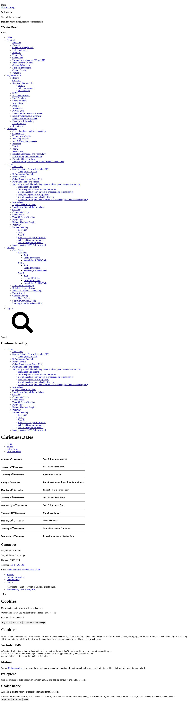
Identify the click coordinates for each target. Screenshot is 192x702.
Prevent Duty (24, 90)
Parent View (17, 220)
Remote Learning (20, 227)
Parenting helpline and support (25, 182)
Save (26, 699)
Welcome (16, 42)
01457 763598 (17, 565)
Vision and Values (20, 50)
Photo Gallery (24, 298)
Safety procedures (26, 88)
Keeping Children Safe (22, 83)
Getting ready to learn (27, 171)
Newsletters (17, 202)
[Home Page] (8, 7)
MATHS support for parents (30, 242)
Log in (10, 308)
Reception (16, 144)
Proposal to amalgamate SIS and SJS (28, 60)
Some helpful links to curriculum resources (37, 189)
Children (10, 247)
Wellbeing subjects (20, 138)
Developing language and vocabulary (29, 154)
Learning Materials (32, 278)
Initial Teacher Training (22, 62)
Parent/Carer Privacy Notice (24, 118)
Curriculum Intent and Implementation (29, 131)
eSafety (21, 85)
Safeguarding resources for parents (33, 194)
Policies (15, 106)
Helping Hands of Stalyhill (24, 222)
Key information (14, 75)
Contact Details (19, 70)
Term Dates (17, 166)
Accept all (17, 623)
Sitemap (10, 574)
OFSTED (16, 80)
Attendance (17, 108)
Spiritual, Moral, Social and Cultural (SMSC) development (38, 161)
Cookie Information (15, 577)
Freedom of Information (23, 121)
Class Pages (17, 250)
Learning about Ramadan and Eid (27, 303)
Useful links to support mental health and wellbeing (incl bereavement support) (53, 199)
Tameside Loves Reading (23, 217)
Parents (10, 164)
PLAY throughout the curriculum (27, 156)
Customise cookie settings (34, 623)
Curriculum (12, 128)
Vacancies (16, 73)
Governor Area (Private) (23, 47)
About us (11, 40)
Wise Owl (16, 225)
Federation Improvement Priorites (27, 113)
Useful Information (32, 258)
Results (15, 78)
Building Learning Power (23, 288)
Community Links (20, 212)
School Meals (18, 214)
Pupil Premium (19, 98)
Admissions (17, 103)
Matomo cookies (15, 668)
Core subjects (18, 133)
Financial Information (21, 68)
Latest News (12, 449)
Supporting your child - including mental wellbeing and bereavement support (46, 184)
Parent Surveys (19, 176)
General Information (21, 65)
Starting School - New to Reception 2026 (30, 169)
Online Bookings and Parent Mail (27, 179)
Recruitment (17, 126)
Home (9, 37)
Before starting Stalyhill (22, 174)
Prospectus (17, 45)
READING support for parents (32, 237)
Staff (26, 255)
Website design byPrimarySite (21, 589)
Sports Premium (19, 100)
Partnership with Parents (28, 187)
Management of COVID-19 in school (29, 245)
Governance (17, 57)
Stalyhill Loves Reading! (23, 285)
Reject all (6, 623)
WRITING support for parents (31, 240)
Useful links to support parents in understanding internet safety (45, 192)
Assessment (17, 151)
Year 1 (15, 146)
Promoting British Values (23, 159)
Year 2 (15, 149)
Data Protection (19, 123)
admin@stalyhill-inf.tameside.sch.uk (24, 569)
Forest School (18, 293)
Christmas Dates (14, 451)
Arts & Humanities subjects (24, 141)
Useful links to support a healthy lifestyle (36, 197)
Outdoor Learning (20, 296)
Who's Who (17, 55)
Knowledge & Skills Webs (35, 260)
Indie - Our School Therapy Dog (26, 290)
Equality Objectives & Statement (26, 116)
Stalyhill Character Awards (24, 301)
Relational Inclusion (21, 95)
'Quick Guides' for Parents (24, 204)
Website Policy (13, 579)
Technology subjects (21, 136)
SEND (15, 93)
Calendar (16, 209)
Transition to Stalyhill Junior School (28, 207)
